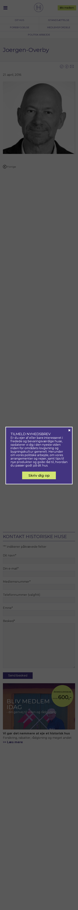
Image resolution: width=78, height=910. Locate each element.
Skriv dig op (39, 475)
